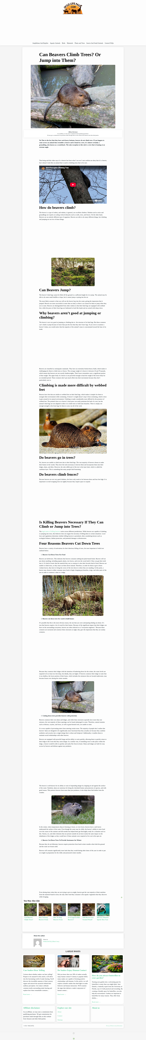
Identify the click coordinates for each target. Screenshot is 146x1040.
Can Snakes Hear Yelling (34, 970)
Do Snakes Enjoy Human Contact (72, 970)
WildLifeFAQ (31, 1025)
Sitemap (60, 1020)
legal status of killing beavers (51, 531)
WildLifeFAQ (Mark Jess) (51, 941)
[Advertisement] (73, 29)
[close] (74, 1033)
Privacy (108, 1025)
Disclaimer (119, 1025)
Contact (60, 1016)
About (59, 1012)
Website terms (113, 1025)
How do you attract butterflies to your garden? (106, 976)
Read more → (27, 994)
